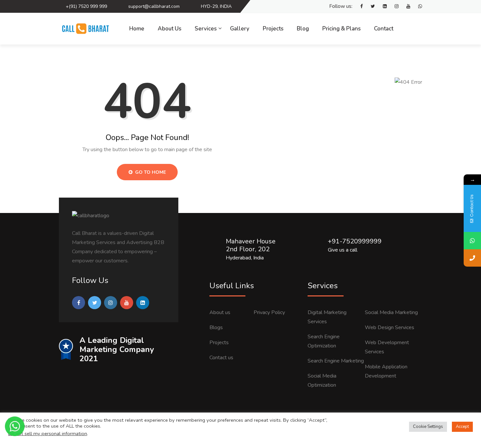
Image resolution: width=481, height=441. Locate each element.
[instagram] (393, 6)
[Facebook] (358, 6)
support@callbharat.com (154, 6)
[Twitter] (369, 6)
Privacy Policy (269, 312)
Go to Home (150, 172)
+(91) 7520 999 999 (86, 6)
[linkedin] (381, 6)
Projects (273, 28)
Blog (303, 28)
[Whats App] (417, 6)
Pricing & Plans (341, 28)
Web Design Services (389, 327)
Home (136, 28)
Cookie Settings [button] (428, 427)
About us (219, 312)
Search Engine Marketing (336, 360)
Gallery (239, 28)
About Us (169, 28)
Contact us (221, 357)
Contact (383, 28)
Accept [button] (462, 427)
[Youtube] (405, 6)
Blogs (216, 327)
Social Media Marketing (391, 312)
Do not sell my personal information (47, 433)
